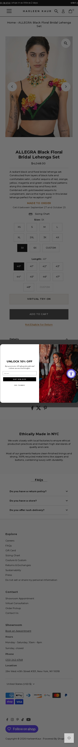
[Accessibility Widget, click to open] (71, 373)
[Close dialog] (76, 346)
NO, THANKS (19, 385)
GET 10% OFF (19, 379)
